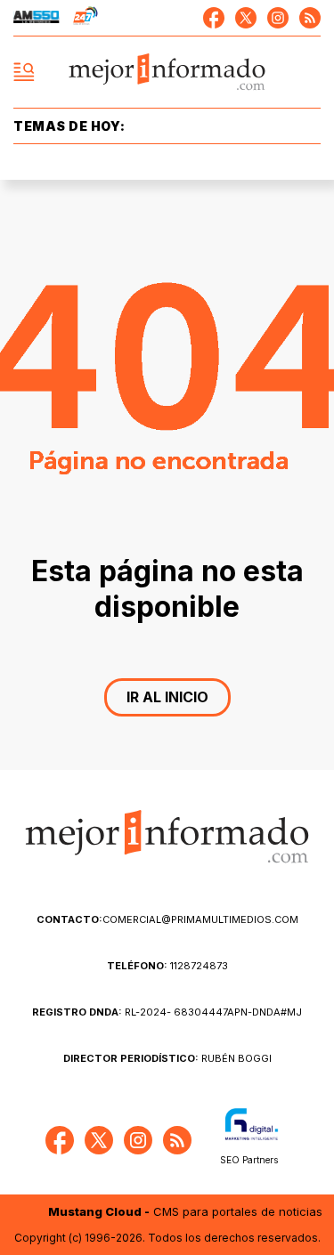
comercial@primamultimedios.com (167, 919)
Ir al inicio (167, 697)
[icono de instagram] (278, 17)
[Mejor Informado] (167, 72)
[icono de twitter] (246, 17)
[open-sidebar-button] (24, 72)
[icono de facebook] (213, 17)
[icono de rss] (310, 17)
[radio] (36, 17)
